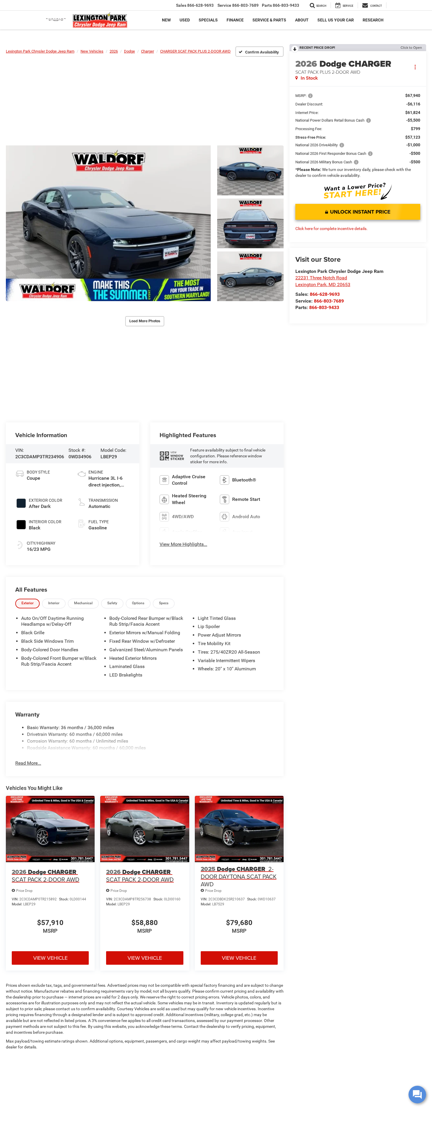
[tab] (27, 603)
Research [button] (373, 20)
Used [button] (185, 20)
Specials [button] (208, 20)
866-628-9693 (325, 294)
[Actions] (415, 67)
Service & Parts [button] (269, 20)
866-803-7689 (329, 301)
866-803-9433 (324, 307)
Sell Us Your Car (335, 20)
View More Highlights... (183, 544)
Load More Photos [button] (144, 321)
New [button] (166, 20)
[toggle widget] (417, 1094)
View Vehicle (50, 957)
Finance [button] (235, 20)
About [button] (302, 20)
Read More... (28, 763)
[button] (108, 223)
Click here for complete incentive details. (331, 228)
